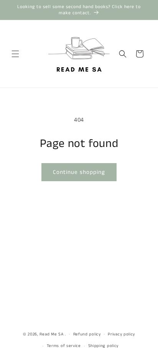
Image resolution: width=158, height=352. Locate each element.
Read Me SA (51, 334)
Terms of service (64, 346)
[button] (15, 53)
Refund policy (87, 334)
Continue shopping (79, 172)
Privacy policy (121, 334)
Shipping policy (103, 346)
